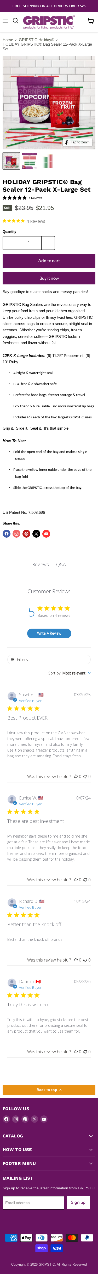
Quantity (9, 232)
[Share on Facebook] (6, 534)
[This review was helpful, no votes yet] (76, 776)
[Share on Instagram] (16, 534)
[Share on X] (36, 534)
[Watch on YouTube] (46, 534)
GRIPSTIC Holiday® (36, 39)
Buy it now (49, 278)
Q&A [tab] (61, 564)
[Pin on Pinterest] (26, 534)
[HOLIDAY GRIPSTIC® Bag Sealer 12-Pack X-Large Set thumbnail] (11, 161)
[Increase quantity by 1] (48, 243)
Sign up (78, 1202)
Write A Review (49, 633)
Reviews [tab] (40, 564)
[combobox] (69, 673)
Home (8, 39)
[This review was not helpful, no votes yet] (85, 776)
